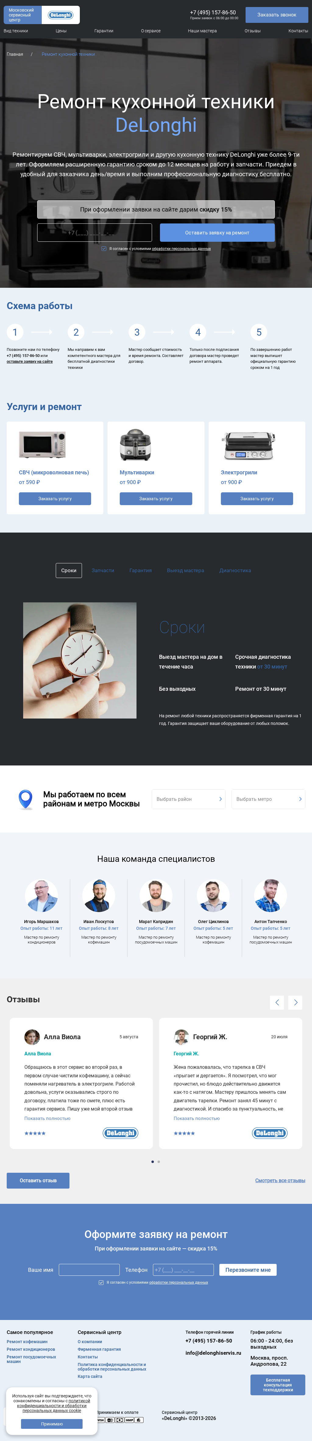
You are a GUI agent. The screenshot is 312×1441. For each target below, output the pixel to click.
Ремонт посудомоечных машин (31, 1359)
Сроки (68, 570)
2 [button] (159, 1162)
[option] (41, 918)
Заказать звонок (276, 15)
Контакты (88, 1357)
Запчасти (103, 570)
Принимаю (52, 1423)
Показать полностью (47, 1118)
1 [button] (153, 1162)
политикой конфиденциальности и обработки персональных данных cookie (53, 1405)
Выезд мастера (185, 570)
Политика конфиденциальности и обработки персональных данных (112, 1366)
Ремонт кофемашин (27, 1341)
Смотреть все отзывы (280, 1180)
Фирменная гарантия (99, 1349)
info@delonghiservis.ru (213, 1353)
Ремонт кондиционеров (31, 1349)
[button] (277, 1003)
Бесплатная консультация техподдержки (278, 1385)
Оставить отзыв (38, 1180)
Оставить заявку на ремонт (217, 233)
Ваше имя (40, 1270)
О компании (90, 1341)
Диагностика (235, 570)
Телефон (136, 1270)
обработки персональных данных (181, 249)
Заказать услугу (55, 498)
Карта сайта (90, 1376)
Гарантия (140, 570)
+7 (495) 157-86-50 (213, 12)
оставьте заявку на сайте (30, 361)
